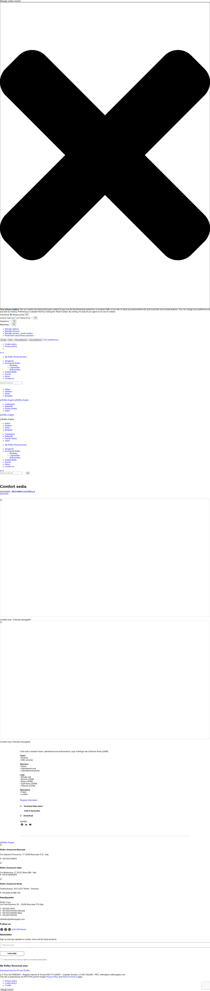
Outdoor (8, 391)
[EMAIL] (30, 824)
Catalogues (10, 404)
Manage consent (7, 990)
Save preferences (35, 340)
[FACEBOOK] (22, 824)
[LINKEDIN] (26, 824)
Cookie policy (11, 344)
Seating (4, 494)
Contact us (9, 378)
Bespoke (13, 365)
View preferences (21, 340)
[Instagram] (1, 929)
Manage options (12, 329)
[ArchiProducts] (19, 929)
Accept (3, 340)
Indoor (7, 389)
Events (8, 374)
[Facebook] (5, 929)
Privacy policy (11, 346)
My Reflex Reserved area (16, 357)
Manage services (12, 331)
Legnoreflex (15, 368)
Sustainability (11, 372)
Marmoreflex (15, 370)
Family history (11, 409)
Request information (28, 800)
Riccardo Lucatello (23, 492)
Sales (7, 411)
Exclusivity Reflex (12, 363)
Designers (9, 361)
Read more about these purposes (19, 336)
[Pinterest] (9, 929)
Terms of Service (70, 977)
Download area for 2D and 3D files (15, 970)
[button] (105, 155)
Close (10, 340)
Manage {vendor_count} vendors (19, 333)
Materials (9, 406)
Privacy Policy (16, 959)
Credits (8, 985)
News (7, 376)
